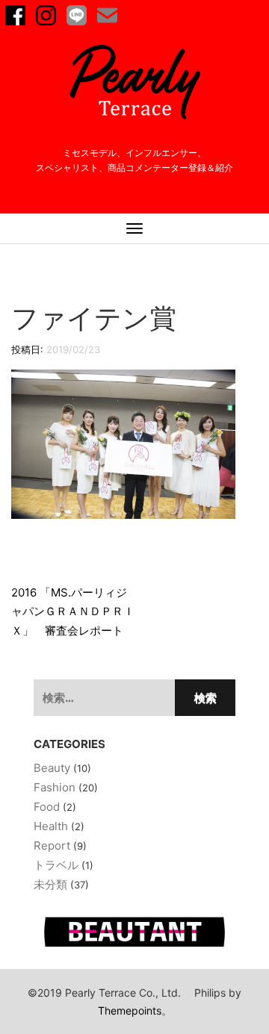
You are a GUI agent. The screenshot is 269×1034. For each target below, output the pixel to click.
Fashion (54, 787)
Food (47, 807)
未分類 (50, 884)
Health (51, 826)
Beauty (52, 768)
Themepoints (129, 1010)
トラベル (56, 865)
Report (52, 845)
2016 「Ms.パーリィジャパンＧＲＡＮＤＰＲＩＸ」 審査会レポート (72, 611)
